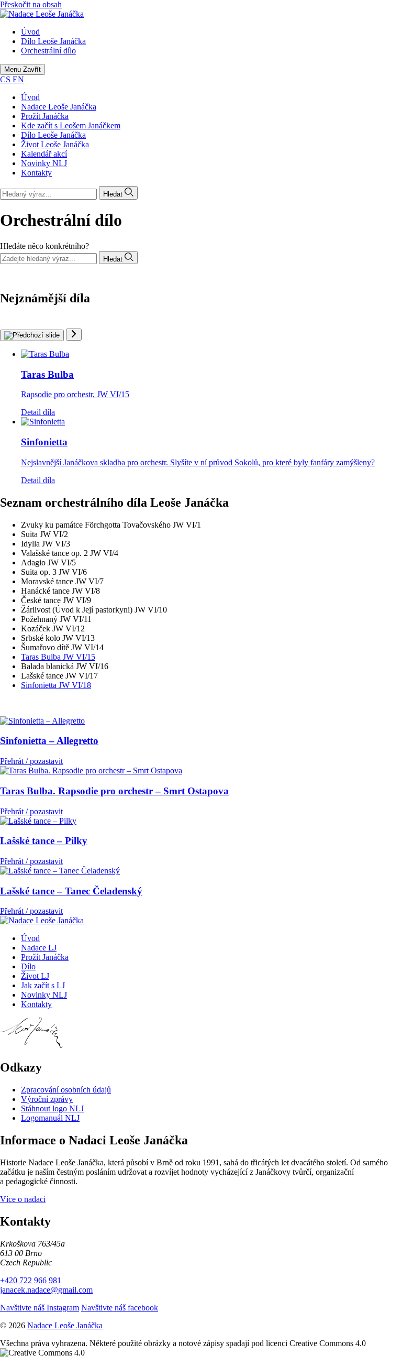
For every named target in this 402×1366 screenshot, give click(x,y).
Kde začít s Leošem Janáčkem (70, 125)
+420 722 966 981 (30, 1280)
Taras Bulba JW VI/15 (58, 656)
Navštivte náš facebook (119, 1307)
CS (6, 79)
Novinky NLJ (44, 163)
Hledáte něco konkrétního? (44, 246)
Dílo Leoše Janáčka (53, 134)
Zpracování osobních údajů (66, 1089)
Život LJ (35, 975)
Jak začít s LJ (43, 985)
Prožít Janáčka (45, 116)
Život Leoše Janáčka (55, 144)
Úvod (30, 97)
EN (18, 79)
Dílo (28, 966)
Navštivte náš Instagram (39, 1307)
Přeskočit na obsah (31, 4)
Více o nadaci (23, 1199)
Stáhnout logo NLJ (52, 1108)
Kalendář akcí (44, 153)
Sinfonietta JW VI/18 (56, 685)
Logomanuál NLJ (50, 1117)
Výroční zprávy (47, 1099)
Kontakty (36, 172)
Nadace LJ (39, 947)
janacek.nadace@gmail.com (46, 1289)
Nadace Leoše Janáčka (58, 106)
